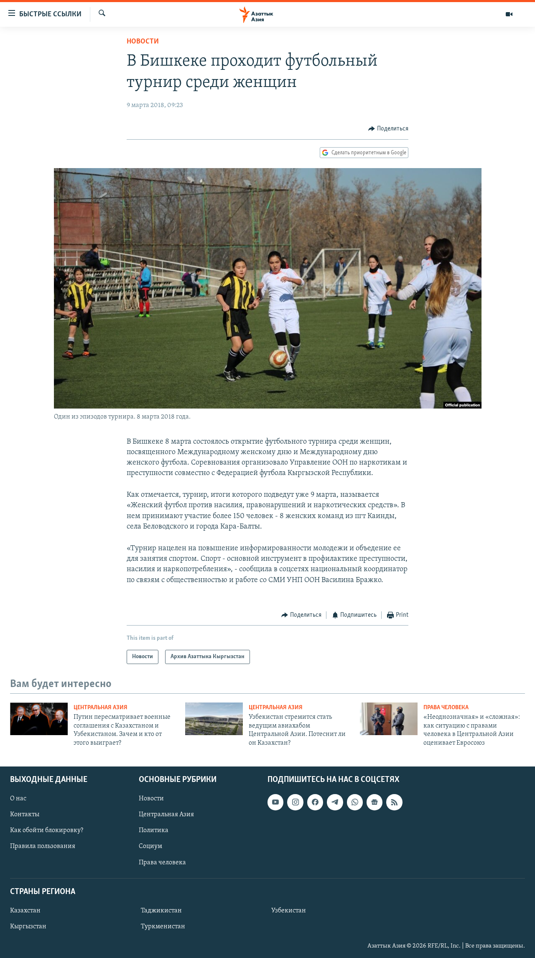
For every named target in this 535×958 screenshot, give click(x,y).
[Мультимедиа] (509, 14)
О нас (18, 798)
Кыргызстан (28, 926)
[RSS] (394, 802)
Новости (143, 42)
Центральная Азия (100, 708)
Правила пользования (42, 846)
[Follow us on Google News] (374, 802)
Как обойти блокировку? (46, 830)
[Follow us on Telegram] (335, 802)
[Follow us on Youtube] (275, 802)
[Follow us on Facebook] (315, 802)
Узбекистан (288, 910)
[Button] (388, 128)
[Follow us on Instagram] (295, 802)
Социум (150, 846)
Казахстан (25, 910)
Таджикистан (161, 910)
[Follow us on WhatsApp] (355, 802)
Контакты (24, 814)
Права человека (446, 708)
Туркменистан (163, 926)
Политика (153, 830)
